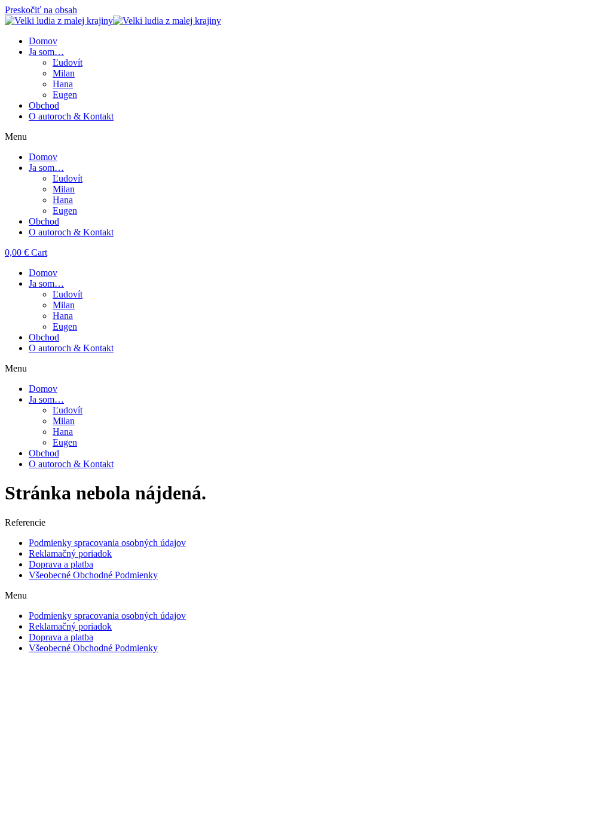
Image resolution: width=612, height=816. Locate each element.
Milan (64, 73)
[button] (306, 136)
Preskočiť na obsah (41, 10)
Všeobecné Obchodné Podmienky (93, 575)
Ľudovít (67, 62)
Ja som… (46, 52)
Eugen (65, 95)
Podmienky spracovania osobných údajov (107, 543)
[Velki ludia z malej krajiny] (113, 21)
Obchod (44, 105)
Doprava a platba (61, 564)
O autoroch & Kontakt (71, 116)
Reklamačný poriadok (70, 553)
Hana (63, 84)
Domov (43, 41)
